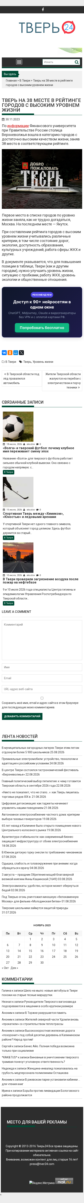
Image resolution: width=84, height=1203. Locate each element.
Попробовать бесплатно (42, 328)
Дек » (14, 968)
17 (53, 951)
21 (19, 956)
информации (18, 126)
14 (19, 951)
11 (65, 945)
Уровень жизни (43, 361)
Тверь (27, 361)
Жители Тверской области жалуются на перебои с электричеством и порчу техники (63, 380)
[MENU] (19, 62)
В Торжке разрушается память (45, 1012)
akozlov (30, 444)
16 (42, 951)
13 (7, 951)
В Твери (25, 80)
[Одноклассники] (10, 352)
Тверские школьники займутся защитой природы (35, 908)
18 (65, 951)
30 (42, 962)
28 (19, 962)
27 (7, 962)
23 (42, 956)
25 (65, 956)
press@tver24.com (42, 1164)
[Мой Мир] (15, 352)
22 (30, 956)
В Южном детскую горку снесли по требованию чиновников (42, 852)
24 (53, 956)
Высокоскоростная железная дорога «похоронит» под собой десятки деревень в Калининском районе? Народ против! (41, 1035)
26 (76, 956)
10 (53, 945)
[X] (21, 352)
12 (76, 945)
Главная (11, 80)
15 (30, 951)
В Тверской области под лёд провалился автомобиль (21, 378)
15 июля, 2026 (14, 509)
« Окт (5, 968)
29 (30, 962)
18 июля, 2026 (14, 444)
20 (7, 956)
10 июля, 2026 (14, 575)
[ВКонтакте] (4, 352)
